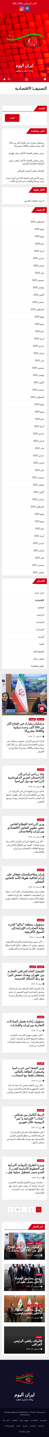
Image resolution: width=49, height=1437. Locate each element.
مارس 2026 (38, 258)
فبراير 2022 (38, 550)
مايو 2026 (39, 243)
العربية (41, 637)
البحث (42, 108)
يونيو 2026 (39, 236)
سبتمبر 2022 (38, 499)
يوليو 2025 (39, 317)
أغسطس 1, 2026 (35, 937)
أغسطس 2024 (37, 397)
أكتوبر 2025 (38, 295)
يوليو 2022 (39, 514)
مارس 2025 (38, 346)
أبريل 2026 (39, 251)
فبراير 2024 (38, 441)
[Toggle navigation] (27, 79)
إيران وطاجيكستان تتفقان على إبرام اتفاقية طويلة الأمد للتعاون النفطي (24, 877)
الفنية (41, 644)
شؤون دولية (38, 659)
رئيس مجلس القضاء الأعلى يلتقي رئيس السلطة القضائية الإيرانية (25, 1312)
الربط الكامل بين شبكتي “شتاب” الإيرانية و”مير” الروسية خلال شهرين (29, 1118)
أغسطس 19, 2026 (33, 1349)
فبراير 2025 (38, 353)
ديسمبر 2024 (38, 368)
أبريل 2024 (39, 426)
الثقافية (40, 607)
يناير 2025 (39, 360)
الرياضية (40, 615)
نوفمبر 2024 (38, 375)
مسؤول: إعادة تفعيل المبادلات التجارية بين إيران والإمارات (25, 1023)
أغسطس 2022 (37, 506)
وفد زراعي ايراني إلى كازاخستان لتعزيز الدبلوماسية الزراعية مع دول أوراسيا (26, 777)
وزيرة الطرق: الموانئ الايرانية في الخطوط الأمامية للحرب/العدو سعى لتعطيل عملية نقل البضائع (26, 1170)
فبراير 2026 (38, 265)
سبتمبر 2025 (38, 302)
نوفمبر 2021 (38, 572)
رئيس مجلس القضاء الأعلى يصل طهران (26, 153)
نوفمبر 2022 (38, 485)
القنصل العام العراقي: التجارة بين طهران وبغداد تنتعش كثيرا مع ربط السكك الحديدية (26, 974)
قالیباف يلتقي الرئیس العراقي (30, 171)
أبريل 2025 (39, 338)
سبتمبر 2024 (38, 390)
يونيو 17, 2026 (36, 1128)
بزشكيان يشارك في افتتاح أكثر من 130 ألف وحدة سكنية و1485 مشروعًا (25, 727)
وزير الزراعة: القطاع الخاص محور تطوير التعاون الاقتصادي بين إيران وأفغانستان (25, 827)
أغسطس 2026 (37, 222)
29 (17, 1209)
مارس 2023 (38, 455)
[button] (9, 79)
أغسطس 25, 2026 (33, 1286)
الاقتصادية (39, 600)
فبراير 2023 (38, 463)
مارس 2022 (38, 543)
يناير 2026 (39, 273)
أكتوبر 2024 (38, 382)
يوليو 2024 (39, 404)
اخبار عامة (39, 593)
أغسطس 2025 (37, 309)
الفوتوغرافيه (38, 651)
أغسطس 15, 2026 (35, 787)
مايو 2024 (39, 419)
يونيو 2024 (39, 411)
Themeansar (25, 1415)
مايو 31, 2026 (37, 1178)
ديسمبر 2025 (38, 280)
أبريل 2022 (39, 536)
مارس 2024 (38, 433)
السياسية (40, 629)
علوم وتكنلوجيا (37, 666)
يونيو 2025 (39, 324)
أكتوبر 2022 (38, 492)
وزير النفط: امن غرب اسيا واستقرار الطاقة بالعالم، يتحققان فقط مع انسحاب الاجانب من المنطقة (28, 1073)
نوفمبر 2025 (38, 287)
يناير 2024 (39, 448)
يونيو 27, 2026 (36, 1030)
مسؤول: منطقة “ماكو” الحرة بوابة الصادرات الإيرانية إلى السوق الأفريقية (26, 928)
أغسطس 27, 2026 (35, 736)
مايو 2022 (39, 528)
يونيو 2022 (39, 521)
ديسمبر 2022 (38, 477)
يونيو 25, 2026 (36, 1081)
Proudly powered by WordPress (16, 1412)
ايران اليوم (24, 65)
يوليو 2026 (39, 229)
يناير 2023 (39, 470)
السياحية (40, 622)
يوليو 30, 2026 (36, 984)
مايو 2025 (39, 331)
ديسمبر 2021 (38, 565)
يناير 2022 (39, 558)
